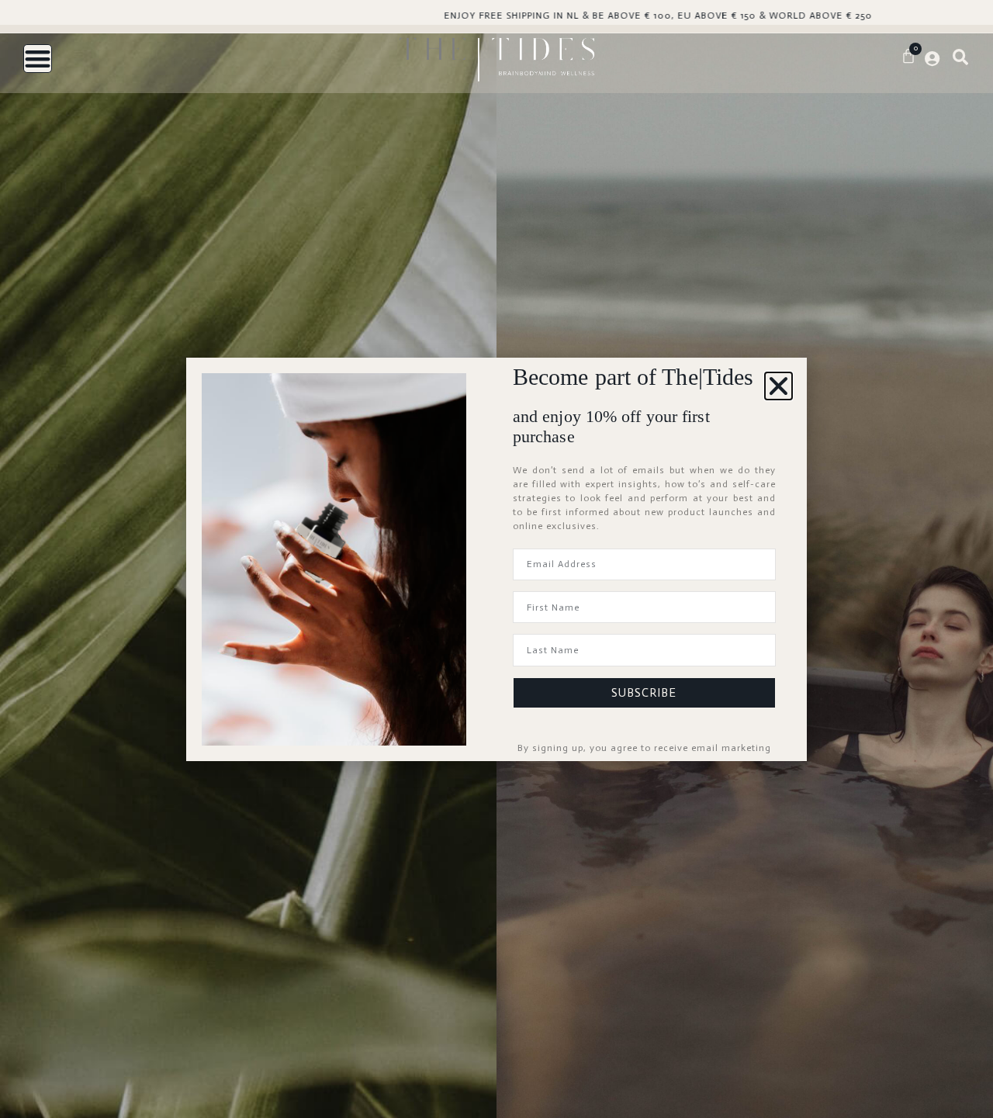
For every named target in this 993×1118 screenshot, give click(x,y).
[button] (778, 386)
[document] (496, 559)
